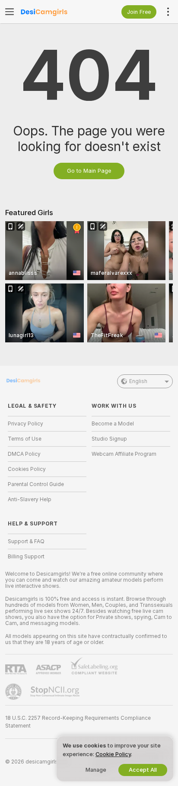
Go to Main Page (89, 171)
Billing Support (26, 557)
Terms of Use (24, 439)
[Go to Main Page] (54, 12)
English (138, 381)
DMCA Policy (24, 454)
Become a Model (113, 424)
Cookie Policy (113, 754)
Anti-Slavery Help (29, 499)
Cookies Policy (27, 469)
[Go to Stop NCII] (55, 691)
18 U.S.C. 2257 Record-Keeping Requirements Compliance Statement (78, 722)
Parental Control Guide (36, 484)
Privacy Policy (25, 424)
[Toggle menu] (9, 11)
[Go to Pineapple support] (14, 691)
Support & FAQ (26, 541)
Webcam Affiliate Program (124, 454)
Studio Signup (109, 439)
